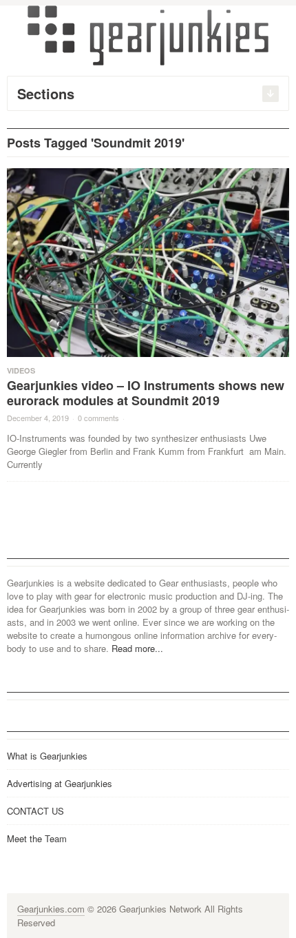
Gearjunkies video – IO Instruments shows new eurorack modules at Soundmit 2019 (145, 392)
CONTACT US (35, 810)
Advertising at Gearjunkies (59, 783)
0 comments (98, 417)
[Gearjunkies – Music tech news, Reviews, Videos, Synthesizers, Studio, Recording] (148, 34)
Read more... (137, 648)
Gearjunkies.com (51, 908)
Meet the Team (37, 838)
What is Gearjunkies (47, 755)
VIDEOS (21, 370)
